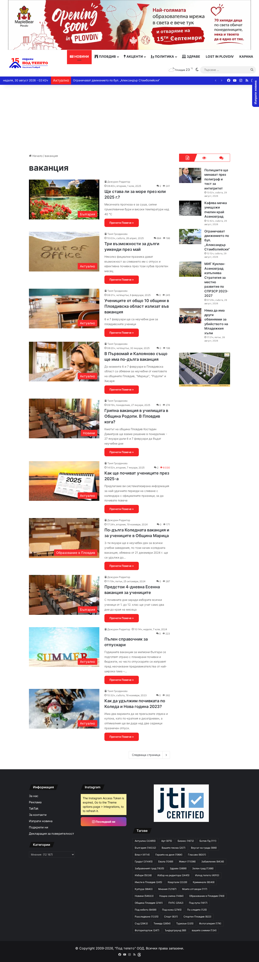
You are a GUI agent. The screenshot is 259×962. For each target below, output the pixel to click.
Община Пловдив (149, 902)
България (145, 847)
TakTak (33, 808)
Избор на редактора (173, 875)
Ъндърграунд (175, 930)
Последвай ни (105, 821)
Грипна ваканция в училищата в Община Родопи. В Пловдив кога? (136, 416)
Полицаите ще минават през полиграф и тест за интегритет (216, 179)
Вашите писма (173, 847)
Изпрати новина (40, 821)
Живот (187, 861)
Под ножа (172, 909)
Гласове (197, 854)
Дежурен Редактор (118, 181)
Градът (144, 861)
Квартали (177, 882)
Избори (143, 875)
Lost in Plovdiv (220, 56)
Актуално (145, 840)
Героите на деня (168, 854)
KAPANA (246, 56)
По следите (197, 909)
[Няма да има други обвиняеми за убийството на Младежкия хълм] (190, 315)
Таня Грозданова (117, 233)
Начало (37, 155)
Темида (162, 923)
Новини (81, 56)
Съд (141, 923)
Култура (144, 889)
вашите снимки (204, 930)
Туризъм (184, 923)
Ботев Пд (208, 840)
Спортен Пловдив (197, 916)
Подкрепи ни (38, 827)
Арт (166, 840)
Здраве (193, 56)
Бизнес (186, 840)
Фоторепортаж (147, 930)
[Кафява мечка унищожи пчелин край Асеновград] (190, 208)
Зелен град (202, 868)
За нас (33, 796)
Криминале (203, 882)
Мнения (167, 889)
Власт (142, 854)
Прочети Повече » (121, 222)
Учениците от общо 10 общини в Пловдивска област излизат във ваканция (136, 306)
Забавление (212, 861)
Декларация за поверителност (51, 833)
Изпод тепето (207, 875)
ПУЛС (175, 902)
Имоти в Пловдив (148, 882)
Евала (165, 861)
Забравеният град (149, 868)
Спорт (171, 916)
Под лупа (198, 902)
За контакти (38, 815)
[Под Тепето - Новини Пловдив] (28, 63)
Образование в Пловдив (206, 895)
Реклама (35, 802)
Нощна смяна (171, 895)
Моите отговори (194, 889)
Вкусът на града (204, 847)
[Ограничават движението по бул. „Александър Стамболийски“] (190, 236)
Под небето (145, 909)
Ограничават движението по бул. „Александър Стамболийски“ (116, 80)
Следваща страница (146, 755)
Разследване (146, 916)
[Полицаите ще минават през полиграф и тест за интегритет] (190, 175)
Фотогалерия (210, 923)
